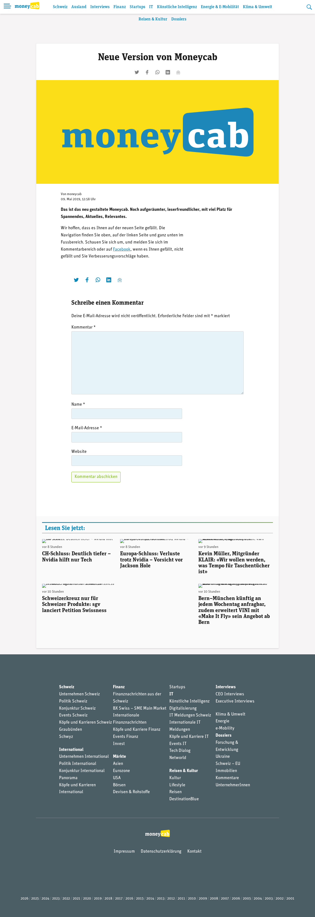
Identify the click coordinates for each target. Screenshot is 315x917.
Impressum (124, 851)
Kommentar (83, 327)
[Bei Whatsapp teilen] (157, 72)
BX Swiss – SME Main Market (139, 708)
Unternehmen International (84, 757)
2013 (160, 899)
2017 (119, 899)
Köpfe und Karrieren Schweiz (85, 722)
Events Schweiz (73, 715)
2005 (247, 899)
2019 (98, 899)
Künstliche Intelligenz (177, 7)
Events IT (178, 744)
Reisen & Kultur (153, 19)
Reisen (175, 792)
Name (78, 404)
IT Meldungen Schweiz (190, 715)
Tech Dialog (179, 751)
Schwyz (66, 737)
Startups (137, 7)
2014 (150, 899)
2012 (171, 899)
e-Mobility (225, 728)
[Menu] (7, 7)
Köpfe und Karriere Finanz (136, 730)
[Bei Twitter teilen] (137, 72)
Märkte (119, 757)
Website (79, 452)
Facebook (121, 249)
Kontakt (194, 851)
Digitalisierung (183, 708)
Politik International (77, 764)
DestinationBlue (184, 799)
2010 (192, 899)
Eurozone (121, 771)
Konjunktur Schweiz (77, 708)
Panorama (68, 778)
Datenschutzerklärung (161, 851)
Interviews (100, 7)
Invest (119, 744)
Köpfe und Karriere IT (189, 737)
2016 (129, 899)
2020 (87, 899)
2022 (66, 899)
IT (151, 7)
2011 (181, 899)
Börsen (119, 785)
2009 (203, 899)
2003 (269, 899)
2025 (35, 899)
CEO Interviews (230, 694)
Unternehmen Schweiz (79, 694)
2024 (45, 899)
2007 (225, 899)
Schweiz (60, 7)
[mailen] (178, 72)
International (71, 750)
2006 (236, 899)
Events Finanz (125, 737)
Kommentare (227, 778)
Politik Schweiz (73, 701)
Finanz (119, 7)
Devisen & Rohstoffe (131, 792)
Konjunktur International (82, 771)
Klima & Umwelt (257, 7)
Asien (118, 764)
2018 (108, 899)
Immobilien (226, 771)
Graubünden (70, 730)
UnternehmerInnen (233, 785)
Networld (177, 758)
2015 (139, 899)
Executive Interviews (235, 701)
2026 (24, 899)
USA (117, 778)
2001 (290, 899)
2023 (56, 899)
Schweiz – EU (228, 764)
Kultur (175, 778)
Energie (222, 721)
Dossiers (178, 19)
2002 (280, 899)
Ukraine (223, 757)
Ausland (78, 7)
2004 (258, 899)
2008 (214, 899)
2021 (76, 899)
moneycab (74, 194)
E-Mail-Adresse (86, 428)
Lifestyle (177, 785)
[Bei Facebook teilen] (147, 72)
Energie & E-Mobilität (220, 7)
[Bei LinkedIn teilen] (168, 72)
